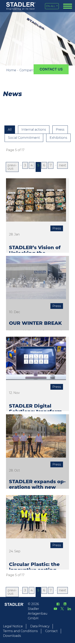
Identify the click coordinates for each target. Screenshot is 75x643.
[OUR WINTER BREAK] (36, 279)
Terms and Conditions (20, 631)
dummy (51, 69)
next (62, 165)
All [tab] (10, 129)
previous (12, 166)
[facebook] (58, 604)
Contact (51, 631)
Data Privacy (39, 626)
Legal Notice (13, 626)
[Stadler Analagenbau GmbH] (20, 6)
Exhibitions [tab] (58, 138)
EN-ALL (51, 6)
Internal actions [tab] (33, 129)
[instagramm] (69, 609)
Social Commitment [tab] (24, 138)
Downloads (12, 636)
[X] (62, 609)
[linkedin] (65, 604)
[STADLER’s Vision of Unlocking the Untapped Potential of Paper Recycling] (36, 201)
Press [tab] (60, 129)
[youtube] (55, 609)
